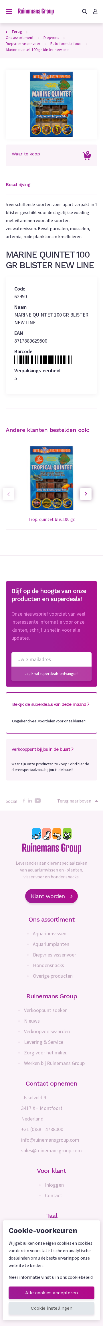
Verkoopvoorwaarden (47, 1031)
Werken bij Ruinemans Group (54, 1063)
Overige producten (53, 976)
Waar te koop (26, 154)
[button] (86, 494)
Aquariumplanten (51, 944)
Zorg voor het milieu (46, 1052)
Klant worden (48, 896)
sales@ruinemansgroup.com (51, 1150)
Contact (53, 1195)
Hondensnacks (48, 965)
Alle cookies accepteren (51, 1292)
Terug (16, 32)
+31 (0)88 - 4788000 (42, 1129)
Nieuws (32, 1021)
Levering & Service (43, 1042)
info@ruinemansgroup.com (50, 1140)
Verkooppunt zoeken (46, 1010)
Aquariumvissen (49, 933)
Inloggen (54, 1185)
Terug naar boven (74, 801)
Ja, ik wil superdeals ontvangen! (51, 674)
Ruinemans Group (51, 996)
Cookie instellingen (51, 1308)
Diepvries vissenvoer (54, 955)
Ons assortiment (52, 919)
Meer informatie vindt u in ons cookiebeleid (51, 1277)
